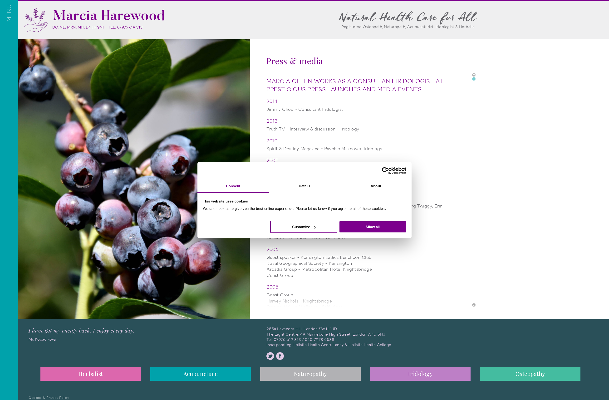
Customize (301, 227)
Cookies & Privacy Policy (49, 398)
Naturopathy (310, 373)
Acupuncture (200, 373)
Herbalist (90, 373)
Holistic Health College (370, 344)
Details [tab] (304, 186)
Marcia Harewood (108, 15)
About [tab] (376, 186)
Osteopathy (530, 373)
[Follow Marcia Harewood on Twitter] (270, 356)
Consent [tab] (233, 186)
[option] (90, 375)
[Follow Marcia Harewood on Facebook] (280, 356)
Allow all (372, 227)
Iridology (420, 373)
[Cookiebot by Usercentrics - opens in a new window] (385, 170)
